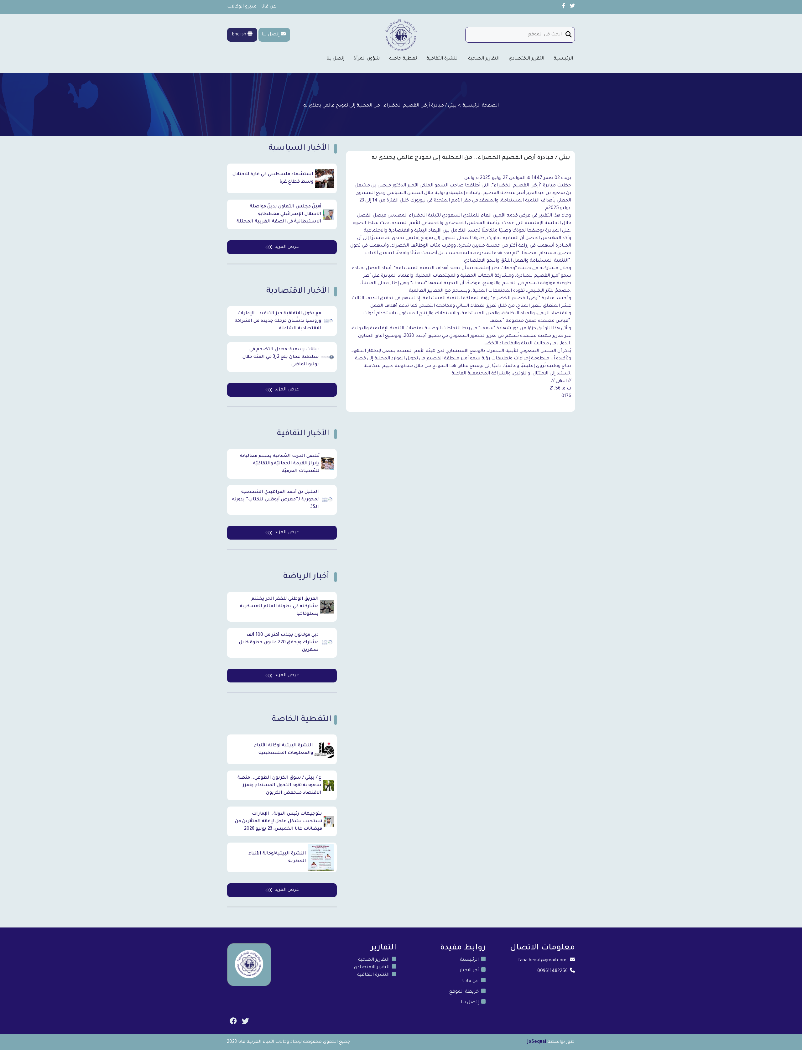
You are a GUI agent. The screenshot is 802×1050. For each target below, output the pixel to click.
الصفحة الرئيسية (480, 105)
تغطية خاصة (403, 58)
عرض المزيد (287, 247)
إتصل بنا (270, 34)
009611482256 (552, 971)
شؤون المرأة (367, 58)
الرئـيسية (469, 960)
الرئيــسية (563, 58)
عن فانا (268, 6)
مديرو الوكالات (242, 6)
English (239, 34)
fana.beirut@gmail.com (542, 960)
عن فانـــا (470, 981)
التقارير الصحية (483, 58)
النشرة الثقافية (442, 58)
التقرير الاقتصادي (526, 58)
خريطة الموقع (464, 992)
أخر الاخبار (469, 970)
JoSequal (536, 1042)
